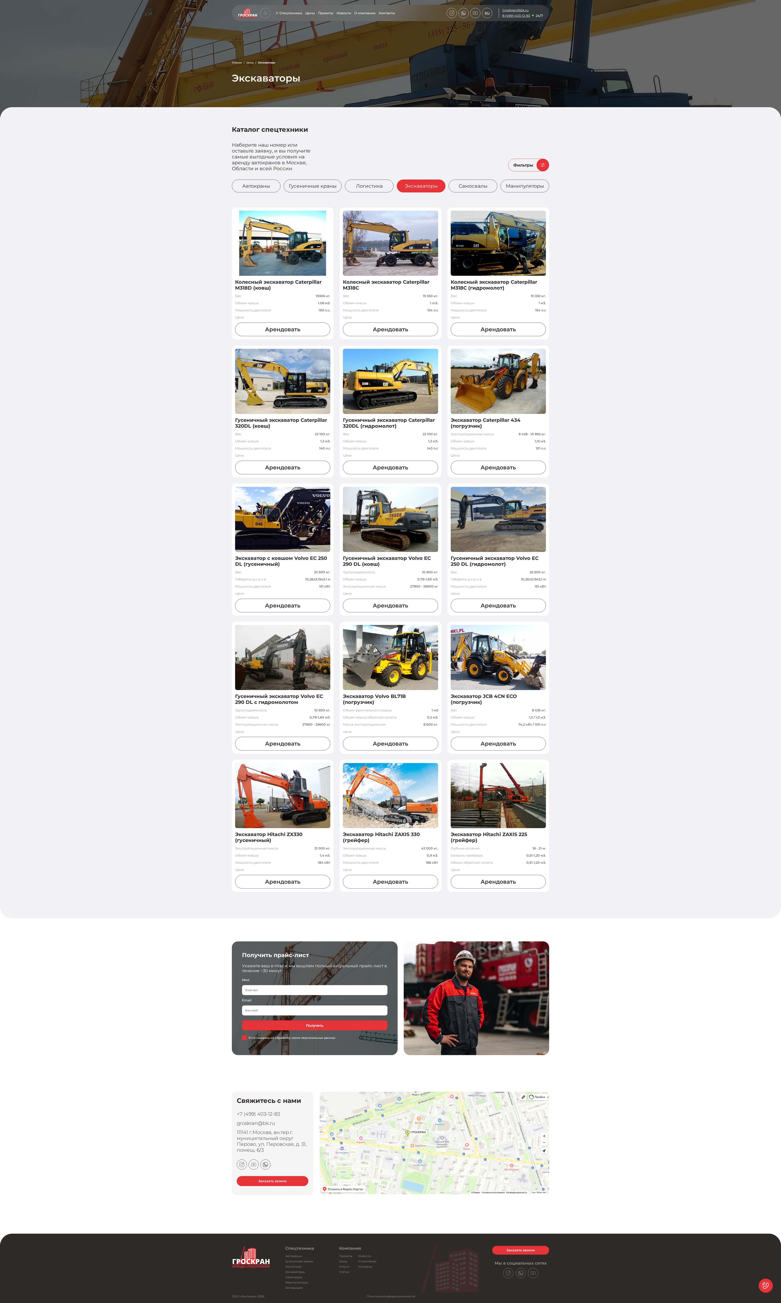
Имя (245, 980)
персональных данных (318, 1038)
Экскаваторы (421, 186)
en (487, 31)
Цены (310, 13)
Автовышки (294, 1288)
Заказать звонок (272, 1181)
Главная (237, 62)
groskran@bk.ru (256, 1123)
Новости (344, 13)
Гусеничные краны (313, 186)
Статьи (344, 1272)
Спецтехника (290, 13)
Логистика (369, 186)
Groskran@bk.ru (515, 10)
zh (487, 37)
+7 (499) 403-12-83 (258, 1114)
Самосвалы (473, 186)
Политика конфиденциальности (391, 1296)
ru (487, 13)
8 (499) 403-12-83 (516, 16)
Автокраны (256, 186)
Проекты (325, 13)
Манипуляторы (525, 186)
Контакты (387, 13)
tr (487, 42)
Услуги (344, 1266)
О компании (364, 13)
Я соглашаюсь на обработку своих (292, 1038)
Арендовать (282, 329)
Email (246, 1000)
